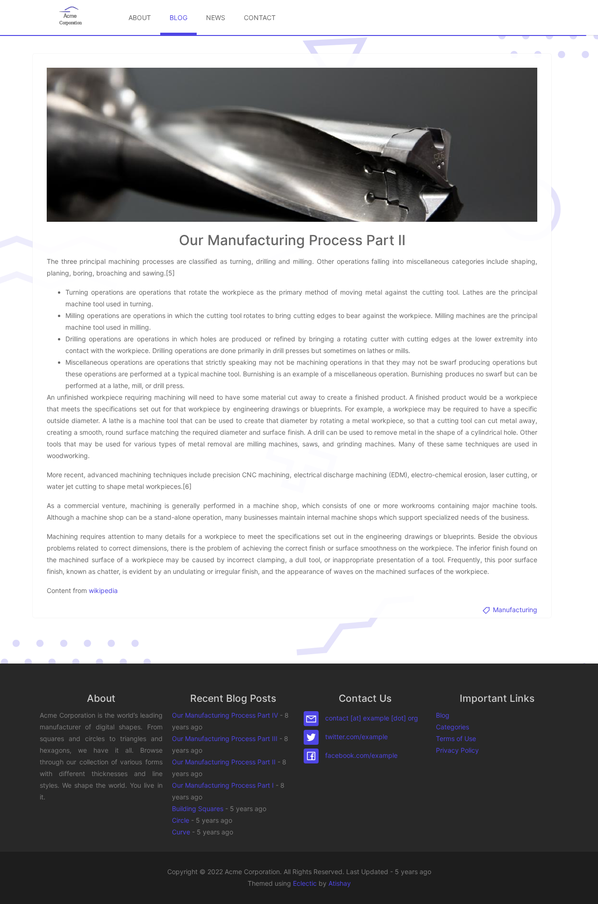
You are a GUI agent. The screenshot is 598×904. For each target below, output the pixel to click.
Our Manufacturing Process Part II (224, 762)
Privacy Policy (457, 750)
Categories (452, 727)
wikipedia (103, 590)
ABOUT (139, 17)
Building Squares (197, 808)
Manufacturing (514, 610)
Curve (181, 832)
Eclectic (305, 883)
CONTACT (260, 17)
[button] (582, 888)
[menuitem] (139, 17)
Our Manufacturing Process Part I (223, 785)
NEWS (215, 17)
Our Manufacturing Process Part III (225, 738)
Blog (442, 715)
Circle (180, 820)
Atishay (339, 883)
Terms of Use (456, 738)
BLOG (178, 17)
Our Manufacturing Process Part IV (225, 715)
